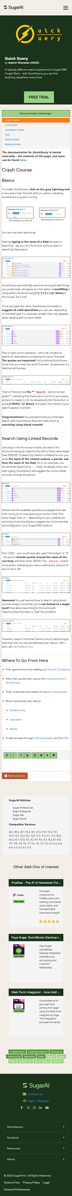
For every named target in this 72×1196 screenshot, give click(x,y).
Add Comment (16, 776)
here (23, 160)
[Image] (27, 755)
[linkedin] (42, 1109)
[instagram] (36, 1109)
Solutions (36, 1137)
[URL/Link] (21, 755)
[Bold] (7, 755)
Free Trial (39, 97)
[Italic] (13, 755)
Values (13, 729)
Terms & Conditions (58, 669)
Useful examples (43, 738)
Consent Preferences (17, 1189)
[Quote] (53, 755)
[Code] (47, 755)
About (36, 1159)
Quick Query (16, 58)
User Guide (11, 124)
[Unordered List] (34, 755)
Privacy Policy (31, 1182)
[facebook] (24, 1109)
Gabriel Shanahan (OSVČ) (23, 62)
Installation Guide (14, 129)
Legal (46, 1182)
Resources (36, 1148)
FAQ (7, 134)
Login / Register (38, 1101)
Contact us (35, 1094)
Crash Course (12, 120)
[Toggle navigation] (65, 8)
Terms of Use (12, 1182)
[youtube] (48, 1109)
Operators (16, 719)
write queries (59, 692)
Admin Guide (12, 139)
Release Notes (13, 144)
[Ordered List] (41, 755)
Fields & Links (25, 646)
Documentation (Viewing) (35, 113)
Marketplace (36, 1127)
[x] (30, 1109)
